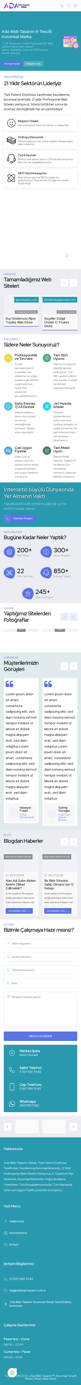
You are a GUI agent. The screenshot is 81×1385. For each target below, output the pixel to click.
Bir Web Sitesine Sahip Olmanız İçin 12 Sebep (20, 884)
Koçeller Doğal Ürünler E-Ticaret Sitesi (18, 322)
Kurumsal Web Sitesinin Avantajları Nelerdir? (58, 884)
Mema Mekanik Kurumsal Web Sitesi (59, 320)
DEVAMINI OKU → (19, 911)
